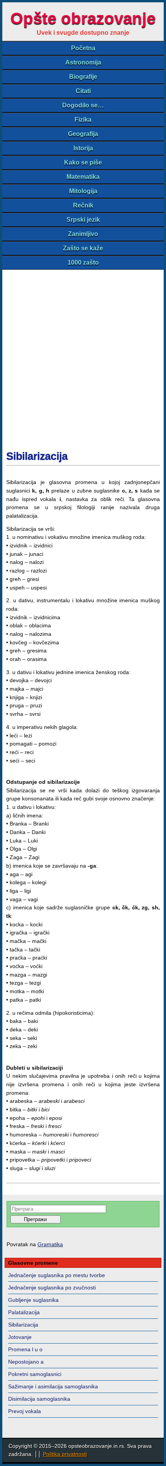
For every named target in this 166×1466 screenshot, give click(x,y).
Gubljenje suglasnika (33, 1300)
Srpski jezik (83, 219)
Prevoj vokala (24, 1411)
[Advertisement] (83, 356)
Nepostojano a (26, 1362)
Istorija (83, 148)
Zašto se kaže (83, 248)
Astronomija (83, 62)
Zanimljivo (83, 234)
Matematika (83, 176)
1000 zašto (83, 262)
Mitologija (83, 191)
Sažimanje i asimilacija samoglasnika (53, 1386)
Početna (83, 48)
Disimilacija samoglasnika (39, 1399)
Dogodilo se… (83, 105)
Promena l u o (25, 1349)
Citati (83, 91)
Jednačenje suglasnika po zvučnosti (52, 1287)
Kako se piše (83, 162)
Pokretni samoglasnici (34, 1374)
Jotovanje (20, 1337)
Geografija (83, 134)
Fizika (83, 119)
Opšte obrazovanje (83, 18)
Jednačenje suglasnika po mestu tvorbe (56, 1275)
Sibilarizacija (37, 456)
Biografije (83, 76)
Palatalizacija (24, 1312)
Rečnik (83, 205)
